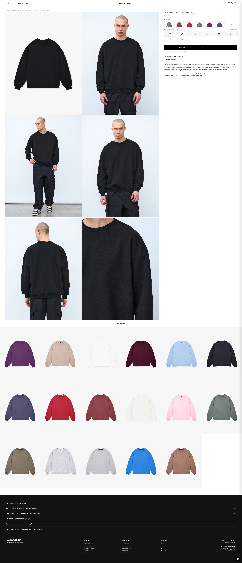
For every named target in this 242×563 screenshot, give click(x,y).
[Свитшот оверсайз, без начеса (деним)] (20, 407)
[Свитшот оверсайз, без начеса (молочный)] (141, 407)
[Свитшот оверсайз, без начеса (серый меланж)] (60, 461)
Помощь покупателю (89, 546)
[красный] (189, 24)
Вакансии (125, 550)
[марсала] (179, 24)
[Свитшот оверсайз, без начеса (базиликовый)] (20, 353)
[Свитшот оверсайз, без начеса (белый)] (101, 353)
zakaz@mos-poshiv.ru (230, 542)
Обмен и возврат (88, 550)
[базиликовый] (209, 24)
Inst (162, 546)
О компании (125, 543)
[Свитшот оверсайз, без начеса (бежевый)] (60, 353)
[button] (6, 3)
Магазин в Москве (127, 548)
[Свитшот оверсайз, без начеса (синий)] (141, 461)
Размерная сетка (233, 29)
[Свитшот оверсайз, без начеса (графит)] (222, 353)
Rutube (162, 548)
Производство (126, 546)
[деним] (219, 24)
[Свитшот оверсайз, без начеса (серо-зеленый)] (222, 407)
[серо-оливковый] (199, 24)
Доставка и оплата (89, 548)
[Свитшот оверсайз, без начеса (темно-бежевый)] (181, 461)
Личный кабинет (88, 552)
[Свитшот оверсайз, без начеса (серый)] (101, 461)
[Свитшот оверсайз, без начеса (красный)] (60, 407)
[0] (235, 3)
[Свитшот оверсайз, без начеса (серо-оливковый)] (20, 461)
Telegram (163, 543)
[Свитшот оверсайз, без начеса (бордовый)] (141, 353)
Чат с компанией (88, 543)
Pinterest (163, 550)
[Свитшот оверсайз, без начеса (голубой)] (181, 353)
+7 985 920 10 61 (228, 541)
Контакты (125, 552)
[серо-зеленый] (169, 24)
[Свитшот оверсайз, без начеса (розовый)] (181, 407)
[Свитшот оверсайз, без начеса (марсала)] (101, 407)
